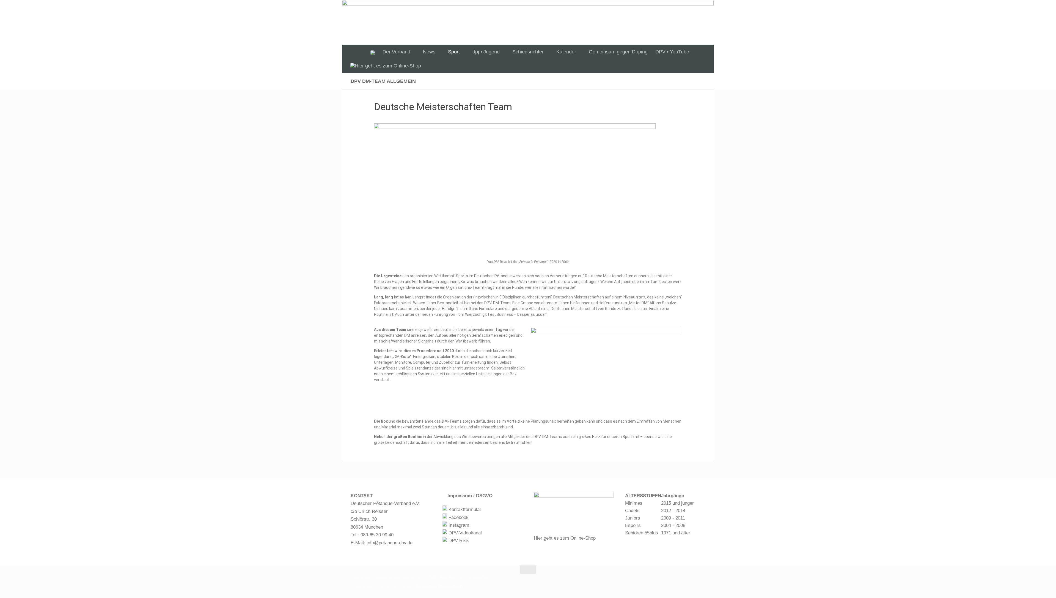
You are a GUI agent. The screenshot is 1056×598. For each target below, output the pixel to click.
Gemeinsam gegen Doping (618, 52)
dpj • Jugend (486, 52)
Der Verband (396, 52)
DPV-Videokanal (464, 533)
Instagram (458, 525)
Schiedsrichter (528, 52)
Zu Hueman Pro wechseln (439, 586)
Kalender (566, 52)
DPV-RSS (458, 540)
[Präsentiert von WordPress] (375, 586)
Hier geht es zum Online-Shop (565, 538)
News (429, 52)
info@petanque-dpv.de (390, 542)
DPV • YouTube (672, 52)
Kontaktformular (464, 509)
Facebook (458, 517)
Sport (454, 52)
